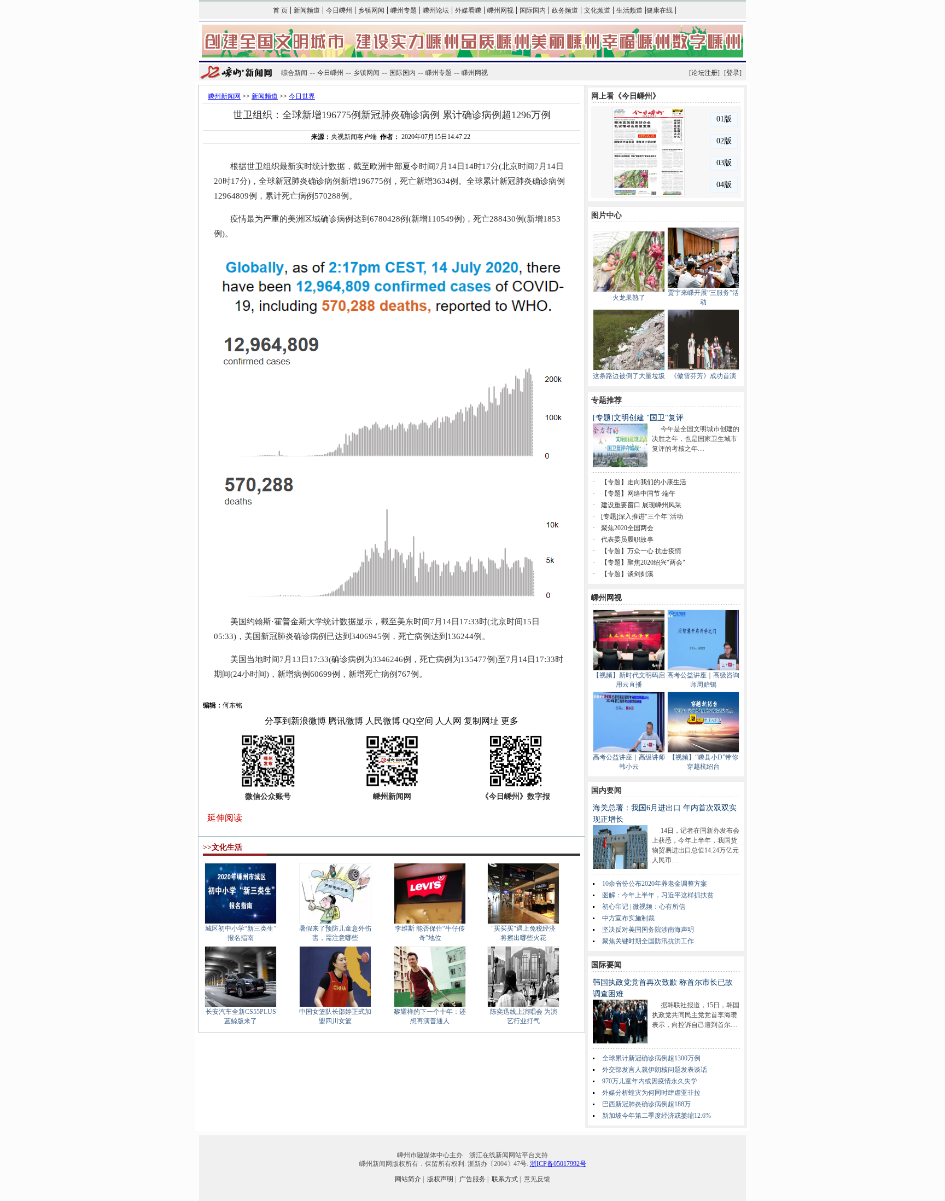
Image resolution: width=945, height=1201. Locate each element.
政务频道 (565, 10)
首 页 (280, 10)
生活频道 (629, 10)
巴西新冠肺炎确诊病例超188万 (646, 1104)
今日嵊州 (339, 10)
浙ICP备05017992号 (558, 1164)
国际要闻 (606, 965)
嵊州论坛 (436, 10)
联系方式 (505, 1179)
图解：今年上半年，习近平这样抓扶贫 (658, 895)
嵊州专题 (403, 10)
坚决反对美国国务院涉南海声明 (648, 929)
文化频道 (597, 10)
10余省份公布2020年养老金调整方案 (654, 883)
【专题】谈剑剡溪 (627, 574)
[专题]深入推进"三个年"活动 (642, 516)
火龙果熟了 (628, 297)
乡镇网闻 (371, 10)
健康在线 (659, 10)
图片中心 (606, 215)
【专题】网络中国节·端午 (638, 493)
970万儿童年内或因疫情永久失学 (649, 1081)
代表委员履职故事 (627, 539)
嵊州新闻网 (224, 96)
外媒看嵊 (468, 10)
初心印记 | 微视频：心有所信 (643, 906)
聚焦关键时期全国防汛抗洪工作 (648, 941)
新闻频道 (307, 10)
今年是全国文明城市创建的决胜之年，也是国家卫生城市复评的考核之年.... (695, 438)
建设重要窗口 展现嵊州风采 (641, 505)
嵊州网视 (500, 10)
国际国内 (533, 10)
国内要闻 (606, 790)
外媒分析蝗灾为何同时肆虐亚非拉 (651, 1092)
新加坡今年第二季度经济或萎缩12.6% (656, 1115)
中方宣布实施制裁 (628, 918)
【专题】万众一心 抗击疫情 (641, 551)
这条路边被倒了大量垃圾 (629, 376)
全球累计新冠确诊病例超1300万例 (651, 1058)
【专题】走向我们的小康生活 (643, 482)
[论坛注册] (704, 73)
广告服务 (472, 1179)
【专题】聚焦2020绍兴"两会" (643, 562)
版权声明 (440, 1179)
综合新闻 (294, 73)
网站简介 (408, 1179)
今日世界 (302, 96)
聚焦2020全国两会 (627, 528)
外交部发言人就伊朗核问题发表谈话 (654, 1070)
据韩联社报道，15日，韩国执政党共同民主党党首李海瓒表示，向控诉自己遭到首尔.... (695, 1015)
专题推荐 (606, 400)
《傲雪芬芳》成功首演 (703, 376)
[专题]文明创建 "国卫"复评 (638, 418)
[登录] (733, 73)
